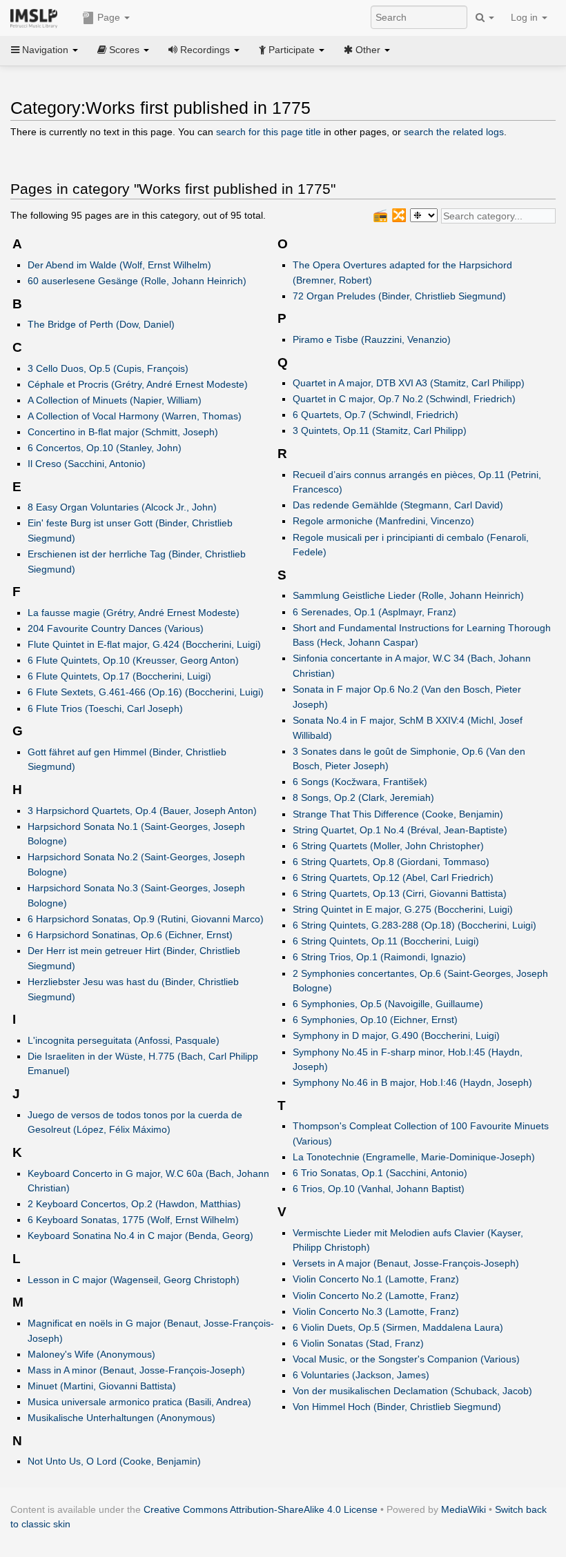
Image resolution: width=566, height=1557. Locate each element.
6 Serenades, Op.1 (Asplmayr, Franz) (374, 611)
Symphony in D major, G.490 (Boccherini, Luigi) (396, 1035)
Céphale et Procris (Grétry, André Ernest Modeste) (138, 384)
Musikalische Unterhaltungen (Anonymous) (121, 1417)
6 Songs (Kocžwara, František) (360, 781)
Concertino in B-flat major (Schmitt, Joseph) (123, 431)
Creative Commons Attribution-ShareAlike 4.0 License (261, 1509)
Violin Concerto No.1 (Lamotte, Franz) (376, 1279)
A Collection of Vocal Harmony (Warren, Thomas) (135, 416)
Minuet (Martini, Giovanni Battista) (102, 1385)
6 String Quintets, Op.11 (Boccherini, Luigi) (386, 940)
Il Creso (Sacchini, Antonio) (87, 463)
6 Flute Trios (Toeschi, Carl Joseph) (105, 708)
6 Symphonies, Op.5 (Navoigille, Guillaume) (388, 1003)
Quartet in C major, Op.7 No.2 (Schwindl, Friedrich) (404, 398)
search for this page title (268, 131)
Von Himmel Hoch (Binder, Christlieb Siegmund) (397, 1406)
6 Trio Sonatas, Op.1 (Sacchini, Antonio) (380, 1172)
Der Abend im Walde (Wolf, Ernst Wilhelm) (119, 264)
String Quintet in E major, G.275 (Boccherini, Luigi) (403, 909)
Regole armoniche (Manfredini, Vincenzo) (383, 520)
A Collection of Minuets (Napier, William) (115, 400)
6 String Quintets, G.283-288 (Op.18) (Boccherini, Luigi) (414, 925)
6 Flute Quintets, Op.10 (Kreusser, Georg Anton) (133, 660)
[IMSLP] (37, 17)
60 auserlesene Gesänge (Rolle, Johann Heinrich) (137, 280)
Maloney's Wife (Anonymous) (91, 1354)
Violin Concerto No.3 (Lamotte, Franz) (376, 1311)
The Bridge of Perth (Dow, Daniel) (101, 324)
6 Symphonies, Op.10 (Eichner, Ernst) (375, 1019)
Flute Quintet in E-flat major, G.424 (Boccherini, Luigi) (144, 644)
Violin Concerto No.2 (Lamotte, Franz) (376, 1295)
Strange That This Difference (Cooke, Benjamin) (398, 814)
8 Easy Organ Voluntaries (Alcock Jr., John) (122, 507)
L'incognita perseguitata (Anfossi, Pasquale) (123, 1040)
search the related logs (454, 131)
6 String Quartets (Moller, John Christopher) (388, 845)
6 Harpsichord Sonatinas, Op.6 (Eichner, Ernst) (130, 934)
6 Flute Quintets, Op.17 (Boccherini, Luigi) (119, 676)
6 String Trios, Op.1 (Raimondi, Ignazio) (379, 956)
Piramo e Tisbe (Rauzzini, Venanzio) (372, 339)
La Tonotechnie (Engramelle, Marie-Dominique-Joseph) (414, 1156)
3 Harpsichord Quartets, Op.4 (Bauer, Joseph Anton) (142, 810)
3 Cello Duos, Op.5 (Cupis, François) (108, 368)
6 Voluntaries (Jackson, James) (361, 1374)
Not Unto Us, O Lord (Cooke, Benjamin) (114, 1461)
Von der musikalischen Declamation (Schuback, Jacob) (412, 1390)
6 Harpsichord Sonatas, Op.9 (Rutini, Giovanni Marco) (146, 918)
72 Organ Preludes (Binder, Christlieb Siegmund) (399, 295)
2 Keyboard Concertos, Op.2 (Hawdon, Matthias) (134, 1203)
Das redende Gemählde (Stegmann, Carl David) (398, 504)
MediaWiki (463, 1509)
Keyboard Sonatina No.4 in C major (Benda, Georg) (140, 1235)
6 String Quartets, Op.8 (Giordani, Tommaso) (391, 861)
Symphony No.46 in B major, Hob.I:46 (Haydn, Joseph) (412, 1082)
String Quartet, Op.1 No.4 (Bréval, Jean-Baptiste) (400, 829)
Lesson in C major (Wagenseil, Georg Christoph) (134, 1279)
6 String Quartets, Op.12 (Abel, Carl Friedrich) (393, 877)
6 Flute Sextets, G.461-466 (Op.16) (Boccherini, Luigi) (146, 691)
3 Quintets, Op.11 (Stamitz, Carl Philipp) (380, 430)
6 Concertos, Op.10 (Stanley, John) (105, 447)
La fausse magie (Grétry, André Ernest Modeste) (134, 612)
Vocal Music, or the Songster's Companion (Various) (406, 1359)
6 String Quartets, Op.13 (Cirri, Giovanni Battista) (400, 893)
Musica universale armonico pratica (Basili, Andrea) (139, 1401)
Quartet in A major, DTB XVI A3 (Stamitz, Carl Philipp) (409, 382)
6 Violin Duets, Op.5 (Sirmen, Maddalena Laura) (398, 1327)
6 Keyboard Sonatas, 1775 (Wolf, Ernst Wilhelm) (133, 1219)
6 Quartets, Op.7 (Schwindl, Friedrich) (375, 414)
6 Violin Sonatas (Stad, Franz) (358, 1343)
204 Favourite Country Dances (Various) (116, 628)
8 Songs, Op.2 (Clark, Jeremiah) (363, 797)
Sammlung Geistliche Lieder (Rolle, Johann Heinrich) (408, 595)
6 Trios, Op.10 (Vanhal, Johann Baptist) (379, 1188)
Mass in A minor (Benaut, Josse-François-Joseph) (136, 1370)
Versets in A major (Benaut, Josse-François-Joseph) (406, 1263)
